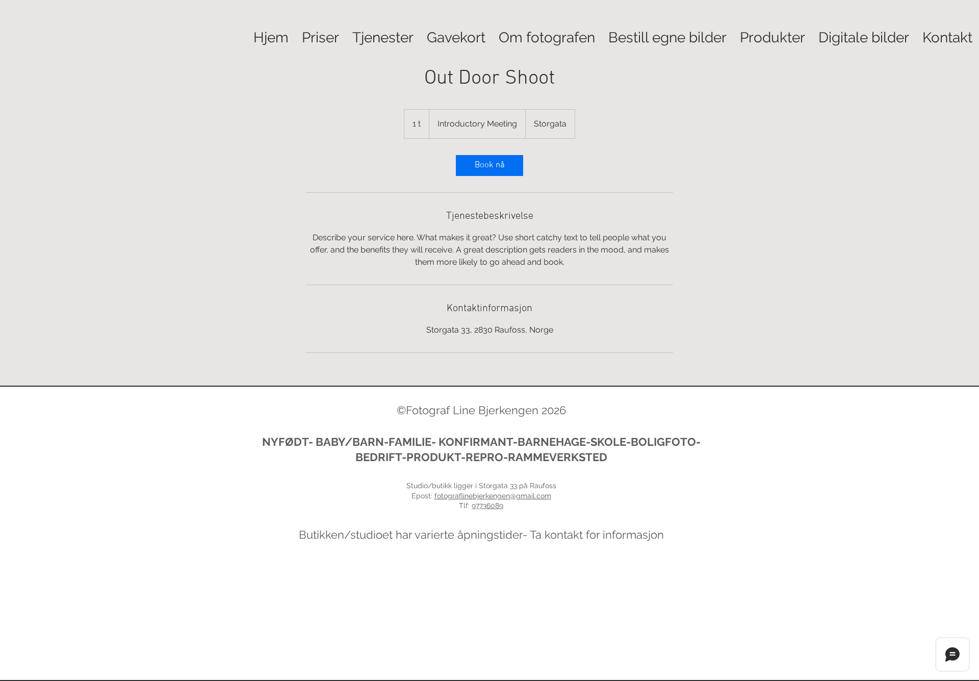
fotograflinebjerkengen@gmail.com (492, 496)
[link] (489, 165)
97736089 (487, 505)
